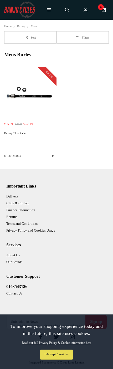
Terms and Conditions (22, 224)
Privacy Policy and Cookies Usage (30, 230)
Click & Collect (17, 203)
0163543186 (16, 286)
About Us (13, 255)
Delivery (12, 196)
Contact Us (14, 293)
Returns (11, 217)
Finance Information (20, 210)
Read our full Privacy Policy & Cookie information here (56, 342)
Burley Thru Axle (14, 133)
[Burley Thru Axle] (29, 94)
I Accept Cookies (56, 354)
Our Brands (14, 262)
